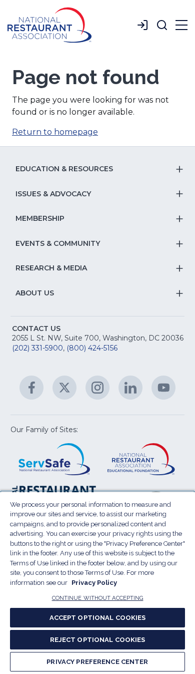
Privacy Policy (94, 582)
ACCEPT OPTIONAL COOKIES (98, 617)
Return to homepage (55, 132)
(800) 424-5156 (92, 348)
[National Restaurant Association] (50, 25)
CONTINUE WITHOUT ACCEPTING (98, 598)
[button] (162, 25)
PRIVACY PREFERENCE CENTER (97, 661)
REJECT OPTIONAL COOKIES (98, 639)
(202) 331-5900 (37, 348)
